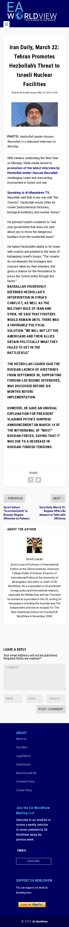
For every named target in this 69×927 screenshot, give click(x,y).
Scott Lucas (29, 92)
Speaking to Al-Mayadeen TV (28, 192)
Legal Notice (23, 756)
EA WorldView (40, 921)
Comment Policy (25, 781)
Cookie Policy (24, 790)
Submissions (23, 764)
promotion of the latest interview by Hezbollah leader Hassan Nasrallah (33, 170)
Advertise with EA (26, 773)
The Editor (22, 747)
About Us (21, 739)
